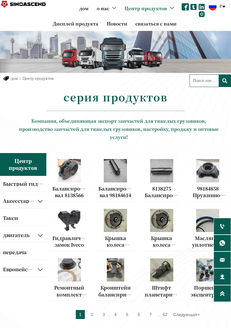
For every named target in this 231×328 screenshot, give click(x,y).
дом (14, 78)
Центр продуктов (38, 78)
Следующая (186, 314)
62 (165, 314)
